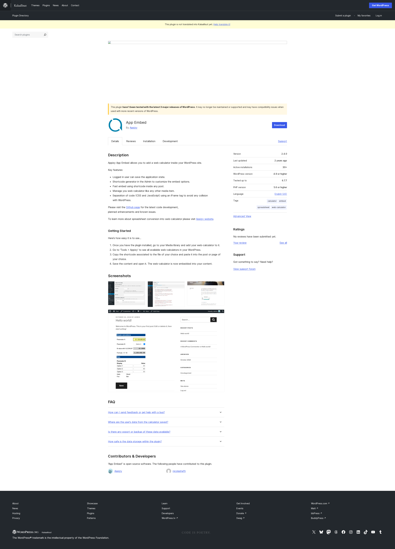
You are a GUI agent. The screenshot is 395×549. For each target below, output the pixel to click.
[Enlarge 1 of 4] (141, 285)
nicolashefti (179, 471)
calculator (272, 201)
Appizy (133, 127)
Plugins (90, 513)
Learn (164, 503)
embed (282, 201)
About (15, 503)
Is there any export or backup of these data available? (139, 431)
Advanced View (242, 216)
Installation (149, 141)
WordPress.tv (170, 518)
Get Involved (243, 503)
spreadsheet (263, 207)
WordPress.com (320, 503)
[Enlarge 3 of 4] (220, 285)
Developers (168, 513)
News (15, 508)
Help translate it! (221, 24)
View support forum (244, 268)
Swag (240, 518)
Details (115, 141)
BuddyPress (318, 518)
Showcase (92, 503)
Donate (241, 513)
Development (170, 141)
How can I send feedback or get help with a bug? (136, 412)
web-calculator (279, 207)
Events (239, 508)
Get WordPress (380, 5)
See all (283, 242)
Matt (314, 508)
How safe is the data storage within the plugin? (135, 441)
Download (279, 125)
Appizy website (204, 218)
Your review (240, 242)
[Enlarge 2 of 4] (180, 285)
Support (282, 141)
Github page (133, 207)
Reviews (131, 141)
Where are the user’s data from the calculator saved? (138, 422)
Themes (91, 508)
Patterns (91, 518)
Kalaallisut (47, 532)
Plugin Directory (20, 15)
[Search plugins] (45, 35)
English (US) (281, 194)
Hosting (16, 513)
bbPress (316, 513)
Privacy (16, 518)
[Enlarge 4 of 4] (220, 313)
